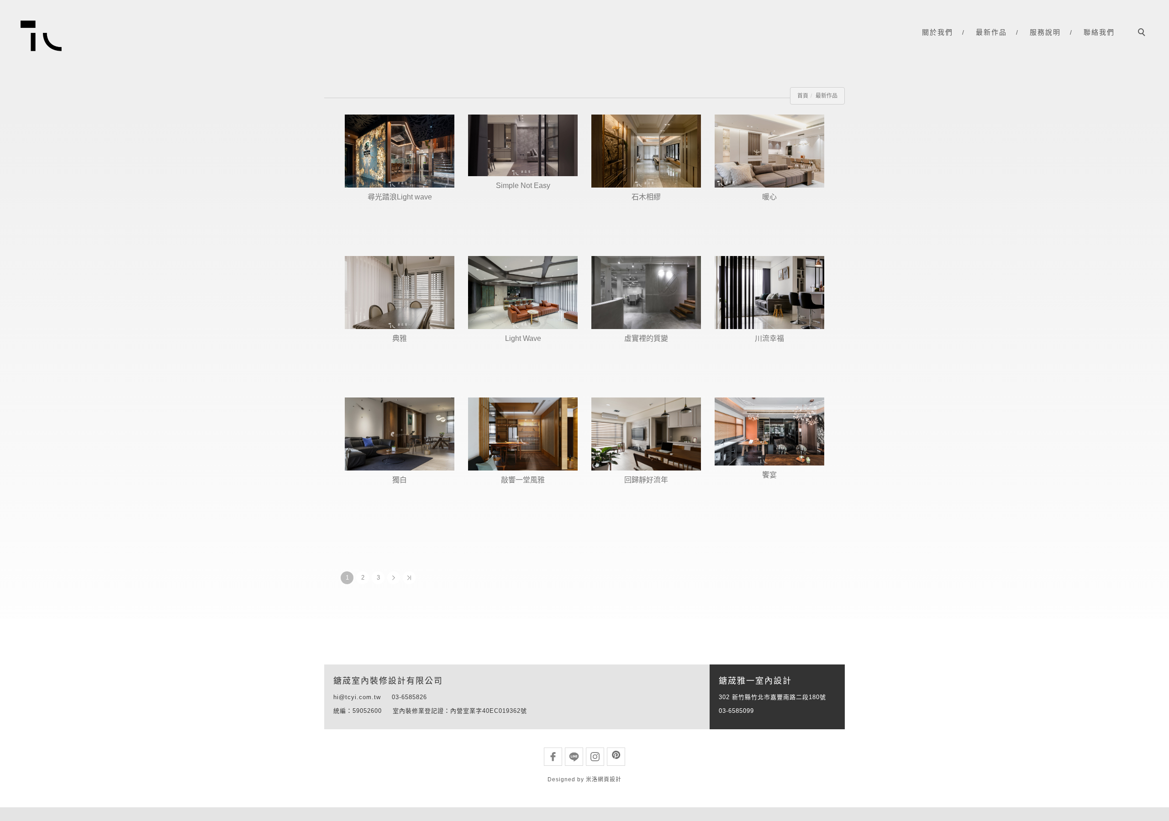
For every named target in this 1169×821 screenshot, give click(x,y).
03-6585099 (736, 710)
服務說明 (1045, 32)
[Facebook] (553, 757)
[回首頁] (41, 36)
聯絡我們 (1099, 32)
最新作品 (991, 32)
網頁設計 (609, 779)
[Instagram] (595, 757)
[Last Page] (409, 577)
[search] (1143, 33)
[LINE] (574, 757)
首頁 (802, 96)
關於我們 (937, 32)
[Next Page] (393, 577)
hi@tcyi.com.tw (357, 697)
